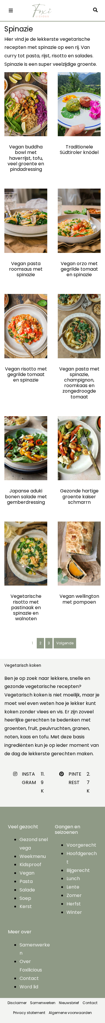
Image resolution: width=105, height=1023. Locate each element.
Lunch (73, 878)
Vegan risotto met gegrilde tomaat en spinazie (26, 374)
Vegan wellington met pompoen (79, 599)
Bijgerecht (78, 870)
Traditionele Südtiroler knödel (79, 149)
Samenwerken (42, 1002)
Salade (27, 890)
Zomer (74, 895)
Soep (25, 898)
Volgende (65, 643)
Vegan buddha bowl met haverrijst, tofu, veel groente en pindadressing (26, 158)
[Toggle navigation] (10, 10)
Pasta (26, 881)
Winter (74, 912)
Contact (29, 978)
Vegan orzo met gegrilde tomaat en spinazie (79, 269)
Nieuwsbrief (69, 1002)
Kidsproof (30, 864)
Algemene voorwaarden (70, 1012)
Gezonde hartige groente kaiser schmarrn (79, 496)
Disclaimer (17, 1002)
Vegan (27, 873)
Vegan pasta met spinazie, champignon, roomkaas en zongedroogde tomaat (79, 383)
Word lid (29, 986)
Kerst (26, 906)
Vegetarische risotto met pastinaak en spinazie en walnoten (25, 607)
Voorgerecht (81, 845)
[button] (97, 10)
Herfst (73, 903)
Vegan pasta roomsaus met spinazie (26, 269)
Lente (72, 887)
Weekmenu (33, 856)
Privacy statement (29, 1012)
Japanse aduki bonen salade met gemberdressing (26, 496)
